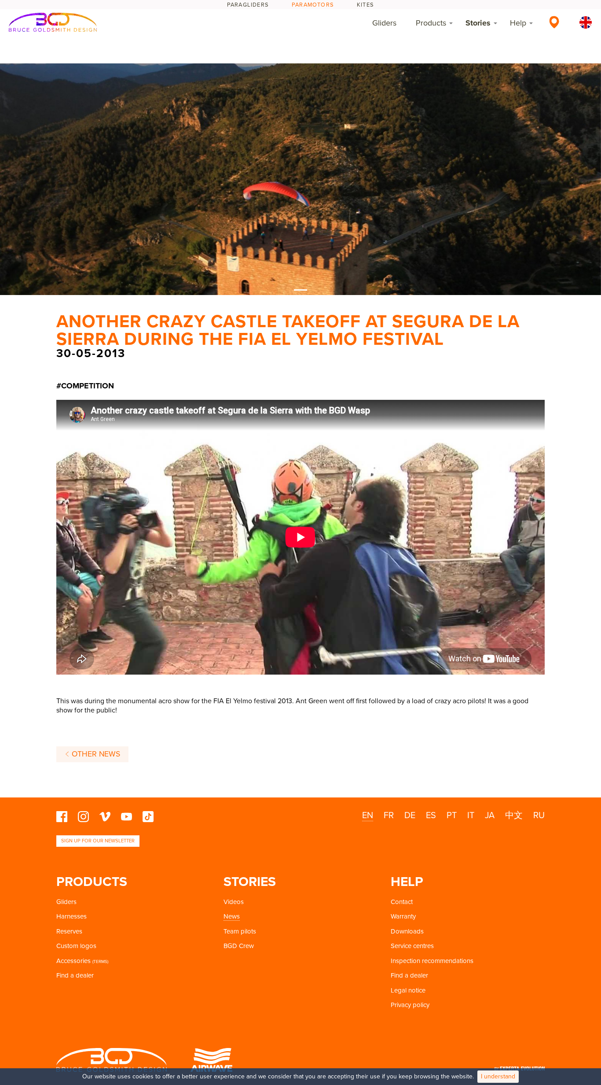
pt (452, 815)
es (431, 815)
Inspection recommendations (432, 961)
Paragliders (248, 4)
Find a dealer (75, 975)
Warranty (403, 916)
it (470, 815)
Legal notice (408, 990)
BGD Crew (239, 946)
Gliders (384, 23)
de (409, 815)
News (232, 916)
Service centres (412, 946)
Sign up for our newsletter (98, 841)
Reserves (69, 931)
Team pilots (240, 931)
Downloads (407, 931)
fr (389, 815)
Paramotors (313, 4)
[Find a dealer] (554, 22)
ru (539, 815)
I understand (498, 1076)
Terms (100, 961)
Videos (234, 902)
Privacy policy (410, 1005)
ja (490, 815)
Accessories (73, 961)
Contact (402, 902)
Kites (365, 4)
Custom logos (76, 946)
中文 (514, 815)
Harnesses (71, 916)
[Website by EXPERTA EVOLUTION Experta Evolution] (520, 1066)
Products (431, 23)
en (367, 815)
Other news (95, 754)
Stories (478, 23)
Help (518, 23)
